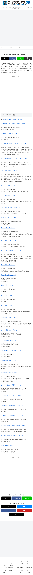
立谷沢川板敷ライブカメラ (8, 360)
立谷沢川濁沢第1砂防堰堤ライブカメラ (12, 385)
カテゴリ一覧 (24, 561)
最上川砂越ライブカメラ (8, 228)
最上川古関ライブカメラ (8, 295)
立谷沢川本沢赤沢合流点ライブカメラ (11, 350)
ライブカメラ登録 (8, 565)
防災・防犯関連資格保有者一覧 (24, 567)
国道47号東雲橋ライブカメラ (9, 170)
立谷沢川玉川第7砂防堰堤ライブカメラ (12, 415)
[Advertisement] (16, 28)
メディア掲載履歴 (8, 567)
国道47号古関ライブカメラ (8, 195)
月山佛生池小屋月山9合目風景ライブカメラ (13, 123)
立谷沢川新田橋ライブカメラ (9, 330)
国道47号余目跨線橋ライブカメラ (10, 207)
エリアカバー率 (24, 563)
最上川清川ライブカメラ (8, 305)
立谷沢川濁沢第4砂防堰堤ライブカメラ (12, 395)
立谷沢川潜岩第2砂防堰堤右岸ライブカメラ (13, 425)
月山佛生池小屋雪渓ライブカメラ (10, 133)
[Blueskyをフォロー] (24, 506)
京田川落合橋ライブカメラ (8, 445)
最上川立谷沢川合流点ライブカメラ (11, 250)
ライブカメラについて (8, 563)
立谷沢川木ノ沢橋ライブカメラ (9, 317)
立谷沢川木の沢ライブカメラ (9, 372)
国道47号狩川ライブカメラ (8, 185)
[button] (28, 58)
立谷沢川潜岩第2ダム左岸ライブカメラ (12, 435)
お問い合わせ (24, 570)
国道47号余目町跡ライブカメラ (10, 217)
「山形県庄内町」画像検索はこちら (12, 119)
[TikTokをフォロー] (16, 514)
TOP (8, 561)
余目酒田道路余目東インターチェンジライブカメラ (15, 143)
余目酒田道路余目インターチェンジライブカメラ (14, 158)
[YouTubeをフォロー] (24, 510)
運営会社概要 (8, 570)
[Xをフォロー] (8, 506)
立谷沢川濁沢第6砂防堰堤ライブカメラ (12, 405)
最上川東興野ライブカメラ (8, 240)
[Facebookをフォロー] (8, 510)
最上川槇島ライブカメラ (8, 265)
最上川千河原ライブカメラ (8, 275)
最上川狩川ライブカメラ (8, 285)
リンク (24, 565)
